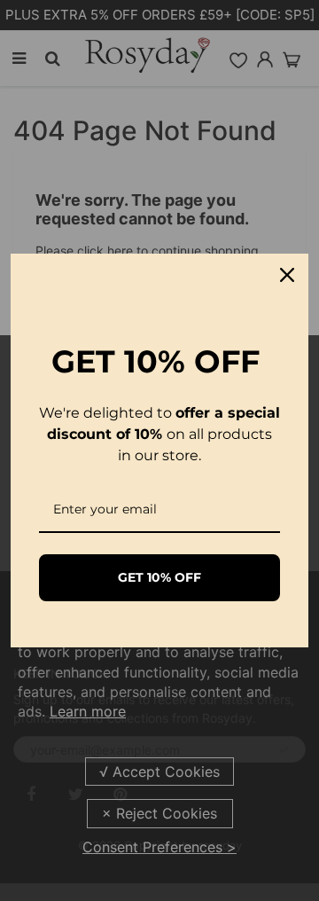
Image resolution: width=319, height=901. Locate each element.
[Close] (287, 275)
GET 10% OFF (159, 577)
